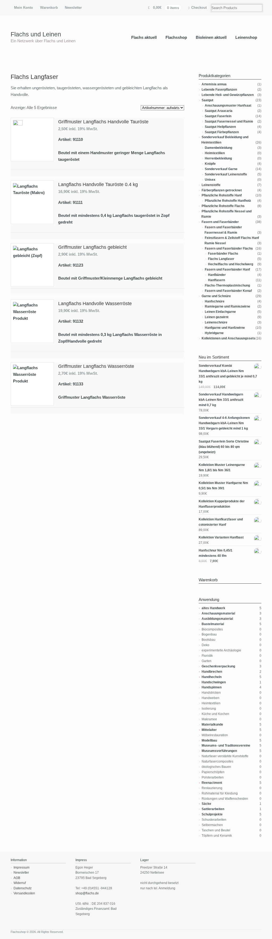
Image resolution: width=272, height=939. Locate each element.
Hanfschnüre (214, 301)
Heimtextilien (215, 153)
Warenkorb (49, 8)
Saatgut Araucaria (218, 111)
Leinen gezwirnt (216, 317)
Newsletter (73, 8)
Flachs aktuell (144, 37)
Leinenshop (246, 37)
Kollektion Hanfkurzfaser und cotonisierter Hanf (221, 522)
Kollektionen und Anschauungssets (228, 338)
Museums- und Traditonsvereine (226, 745)
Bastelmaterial (213, 624)
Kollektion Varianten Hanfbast (221, 537)
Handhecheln (212, 677)
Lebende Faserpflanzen (219, 89)
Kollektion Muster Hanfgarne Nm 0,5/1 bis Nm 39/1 (223, 485)
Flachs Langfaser (221, 259)
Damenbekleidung (218, 148)
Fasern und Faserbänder (220, 222)
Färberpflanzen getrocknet (222, 190)
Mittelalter (209, 730)
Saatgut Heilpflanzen (220, 127)
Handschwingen (214, 682)
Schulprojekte (212, 814)
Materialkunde (212, 724)
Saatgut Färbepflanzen (222, 132)
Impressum (21, 867)
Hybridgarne (214, 333)
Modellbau (209, 740)
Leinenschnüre (216, 322)
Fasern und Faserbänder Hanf (227, 269)
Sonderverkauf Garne (221, 169)
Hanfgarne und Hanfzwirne (225, 328)
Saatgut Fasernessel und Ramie (229, 121)
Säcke (206, 804)
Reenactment (212, 783)
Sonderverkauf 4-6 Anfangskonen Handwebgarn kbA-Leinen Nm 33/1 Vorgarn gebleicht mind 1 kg (224, 423)
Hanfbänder (217, 275)
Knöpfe (210, 164)
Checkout (199, 8)
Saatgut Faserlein (218, 116)
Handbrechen (212, 671)
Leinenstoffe (211, 185)
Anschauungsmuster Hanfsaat (228, 105)
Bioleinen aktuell (211, 37)
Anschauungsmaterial (218, 613)
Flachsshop (176, 37)
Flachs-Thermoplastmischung (227, 285)
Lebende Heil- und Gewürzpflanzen (228, 95)
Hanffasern (216, 280)
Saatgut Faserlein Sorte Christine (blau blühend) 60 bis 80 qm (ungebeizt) (224, 447)
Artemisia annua (214, 84)
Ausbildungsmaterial (217, 619)
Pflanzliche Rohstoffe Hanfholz (228, 201)
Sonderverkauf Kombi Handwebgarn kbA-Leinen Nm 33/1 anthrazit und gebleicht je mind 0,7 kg (228, 374)
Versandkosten (24, 893)
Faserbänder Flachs (223, 253)
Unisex (210, 180)
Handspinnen (212, 687)
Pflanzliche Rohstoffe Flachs (223, 206)
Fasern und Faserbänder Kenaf (228, 291)
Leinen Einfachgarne (220, 312)
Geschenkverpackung (218, 666)
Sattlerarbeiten (213, 809)
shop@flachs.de (87, 893)
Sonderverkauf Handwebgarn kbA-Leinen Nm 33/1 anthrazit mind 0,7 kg (221, 400)
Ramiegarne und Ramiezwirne (227, 306)
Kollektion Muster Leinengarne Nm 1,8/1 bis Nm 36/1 (222, 467)
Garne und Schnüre (216, 296)
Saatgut (207, 100)
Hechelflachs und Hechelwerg (230, 264)
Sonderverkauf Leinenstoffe (226, 174)
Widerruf (20, 883)
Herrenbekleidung (218, 158)
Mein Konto (23, 8)
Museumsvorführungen (219, 751)
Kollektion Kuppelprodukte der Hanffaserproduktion (222, 503)
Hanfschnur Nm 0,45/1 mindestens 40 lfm (215, 553)
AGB (17, 878)
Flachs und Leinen (36, 34)
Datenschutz (23, 888)
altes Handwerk (213, 608)
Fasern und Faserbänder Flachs (229, 248)
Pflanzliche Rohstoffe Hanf (222, 195)
